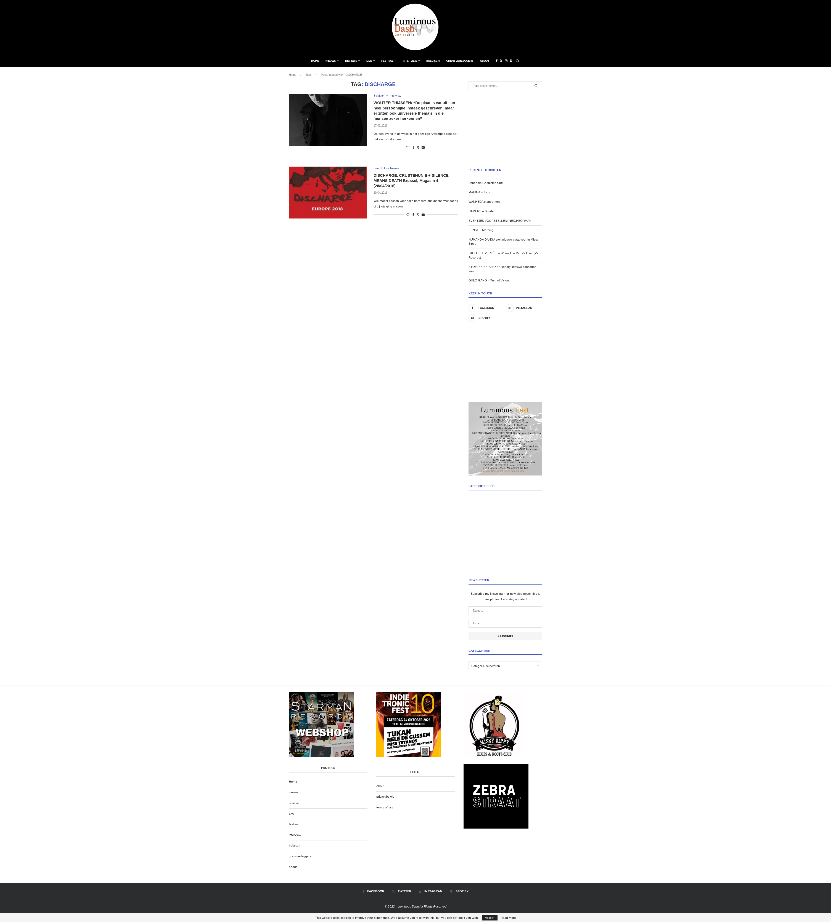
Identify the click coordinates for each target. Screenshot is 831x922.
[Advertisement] (505, 129)
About (484, 60)
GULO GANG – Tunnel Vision (489, 280)
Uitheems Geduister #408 (486, 183)
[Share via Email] (423, 147)
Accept (489, 917)
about (293, 867)
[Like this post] (407, 147)
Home (315, 60)
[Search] (517, 61)
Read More (508, 917)
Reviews (351, 60)
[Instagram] (506, 61)
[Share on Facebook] (413, 147)
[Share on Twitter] (417, 147)
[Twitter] (501, 61)
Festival (387, 60)
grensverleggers (300, 856)
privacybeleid (385, 796)
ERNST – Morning (481, 230)
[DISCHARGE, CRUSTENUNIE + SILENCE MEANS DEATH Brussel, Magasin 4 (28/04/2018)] (328, 192)
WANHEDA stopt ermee (485, 201)
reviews (294, 803)
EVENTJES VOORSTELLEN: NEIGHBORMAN (500, 220)
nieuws (330, 60)
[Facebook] (497, 61)
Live (369, 60)
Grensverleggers (459, 60)
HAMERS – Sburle (481, 211)
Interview (410, 60)
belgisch (294, 845)
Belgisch (433, 60)
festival (293, 824)
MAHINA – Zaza (479, 192)
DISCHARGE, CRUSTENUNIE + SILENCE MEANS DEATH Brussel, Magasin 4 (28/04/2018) (411, 180)
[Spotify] (511, 61)
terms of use (384, 807)
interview (295, 835)
